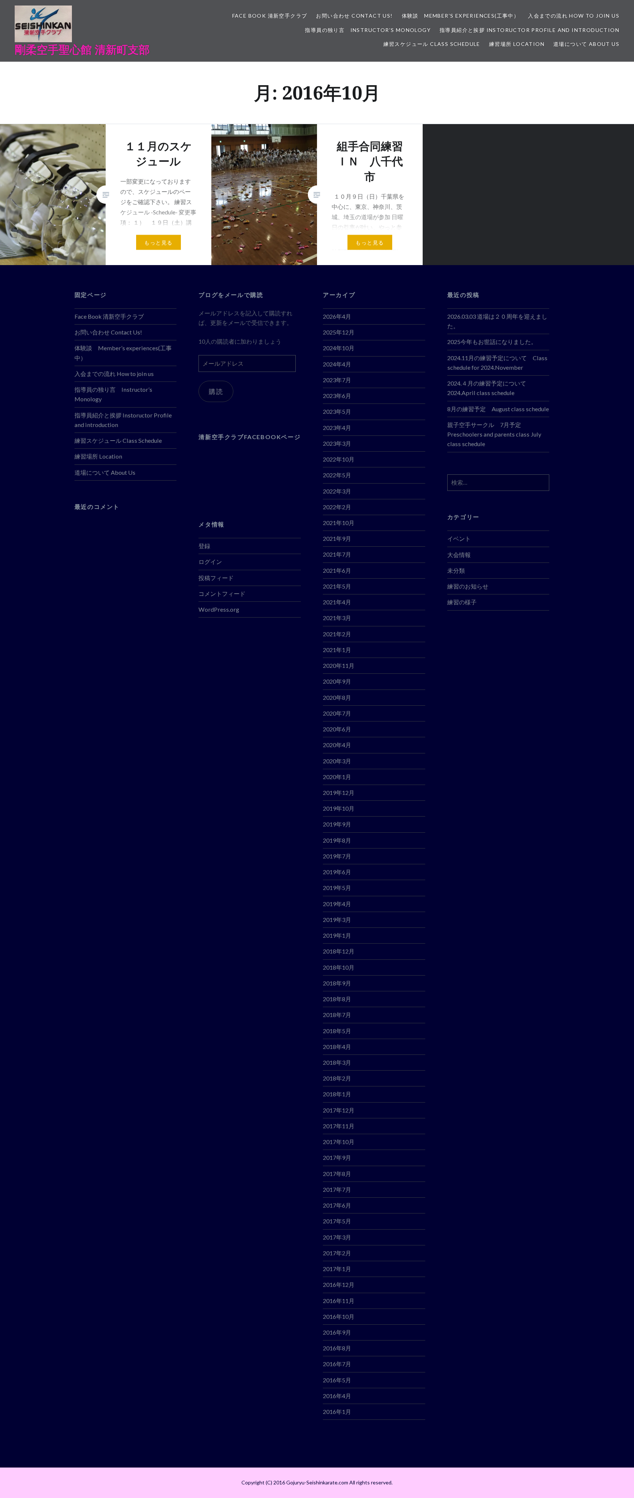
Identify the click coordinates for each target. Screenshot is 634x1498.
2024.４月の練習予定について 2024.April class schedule (486, 388)
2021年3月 (337, 617)
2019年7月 (337, 856)
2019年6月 (337, 871)
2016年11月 (338, 1300)
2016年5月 (337, 1379)
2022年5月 (337, 474)
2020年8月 (337, 697)
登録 (204, 545)
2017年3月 (337, 1237)
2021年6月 (337, 570)
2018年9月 (337, 983)
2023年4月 (337, 427)
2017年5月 (337, 1220)
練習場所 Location (516, 44)
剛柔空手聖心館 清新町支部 (82, 49)
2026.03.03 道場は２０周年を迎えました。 (497, 321)
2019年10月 (338, 808)
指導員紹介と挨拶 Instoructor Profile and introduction (529, 30)
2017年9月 (337, 1157)
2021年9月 (337, 538)
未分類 (456, 570)
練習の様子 (462, 601)
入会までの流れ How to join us (573, 15)
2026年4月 (337, 316)
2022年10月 (338, 459)
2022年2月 (337, 506)
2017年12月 (338, 1110)
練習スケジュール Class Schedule (431, 44)
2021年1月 (337, 649)
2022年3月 (337, 491)
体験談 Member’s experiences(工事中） (461, 15)
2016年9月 (337, 1332)
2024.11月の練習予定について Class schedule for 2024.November (497, 362)
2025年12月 (338, 332)
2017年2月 (337, 1252)
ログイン (210, 561)
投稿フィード (216, 577)
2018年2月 (337, 1078)
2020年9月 (337, 681)
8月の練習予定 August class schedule (498, 408)
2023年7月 (337, 379)
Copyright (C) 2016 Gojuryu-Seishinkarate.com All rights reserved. (317, 1482)
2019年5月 (337, 887)
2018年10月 (338, 967)
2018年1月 (337, 1093)
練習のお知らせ (467, 586)
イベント (459, 538)
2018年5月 (337, 1030)
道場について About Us (586, 44)
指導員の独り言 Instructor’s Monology (368, 30)
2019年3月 (337, 919)
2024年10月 (338, 347)
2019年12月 (338, 792)
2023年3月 (337, 443)
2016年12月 (338, 1284)
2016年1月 (337, 1411)
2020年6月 (337, 729)
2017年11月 (338, 1125)
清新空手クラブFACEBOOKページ (249, 436)
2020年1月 (337, 776)
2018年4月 (337, 1046)
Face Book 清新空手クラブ (269, 15)
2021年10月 (338, 522)
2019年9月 (337, 824)
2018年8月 (337, 998)
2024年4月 (337, 364)
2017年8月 (337, 1173)
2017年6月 (337, 1205)
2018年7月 (337, 1014)
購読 (216, 391)
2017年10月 (338, 1141)
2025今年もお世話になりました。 (492, 341)
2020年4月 (337, 744)
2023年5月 (337, 411)
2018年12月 (338, 951)
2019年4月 (337, 903)
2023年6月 (337, 395)
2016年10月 (338, 1316)
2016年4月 (337, 1395)
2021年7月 (337, 554)
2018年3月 (337, 1062)
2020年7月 (337, 713)
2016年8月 (337, 1348)
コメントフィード (221, 593)
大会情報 (459, 554)
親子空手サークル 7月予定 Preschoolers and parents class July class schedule (494, 434)
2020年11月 (338, 665)
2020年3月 (337, 760)
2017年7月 (337, 1189)
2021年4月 (337, 601)
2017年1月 (337, 1268)
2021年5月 (337, 586)
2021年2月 (337, 633)
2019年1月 (337, 935)
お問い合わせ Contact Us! (354, 15)
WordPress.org (218, 609)
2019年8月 (337, 840)
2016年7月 (337, 1363)
